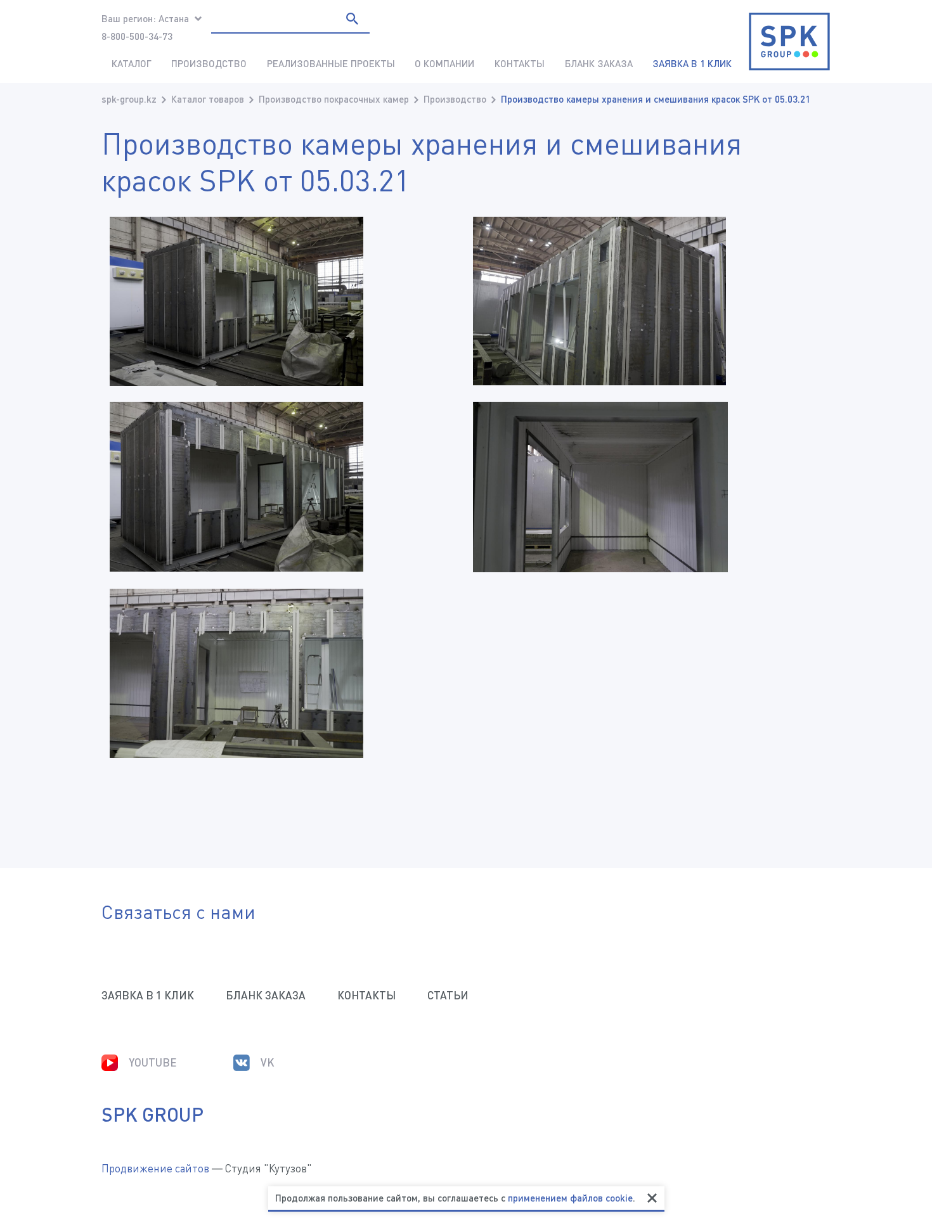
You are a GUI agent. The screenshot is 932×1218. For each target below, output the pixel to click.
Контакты (520, 63)
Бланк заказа (599, 63)
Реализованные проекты (331, 63)
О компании (444, 63)
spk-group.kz (129, 99)
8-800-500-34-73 (136, 36)
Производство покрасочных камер (334, 99)
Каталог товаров (207, 99)
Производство (209, 63)
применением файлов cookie (570, 1197)
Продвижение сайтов (155, 1168)
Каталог (132, 63)
